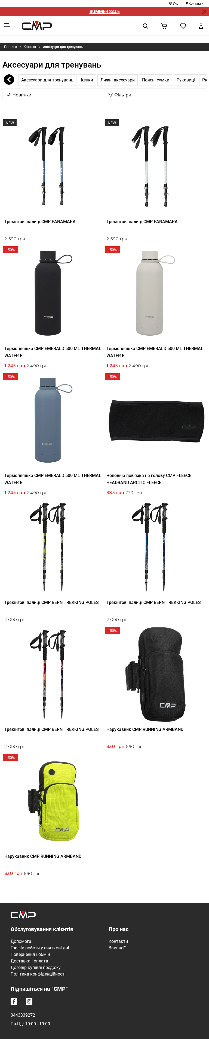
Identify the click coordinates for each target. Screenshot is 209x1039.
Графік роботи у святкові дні (40, 947)
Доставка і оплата (29, 961)
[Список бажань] (183, 25)
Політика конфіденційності (38, 974)
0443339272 (23, 1015)
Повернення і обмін (30, 954)
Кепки (87, 80)
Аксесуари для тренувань (63, 47)
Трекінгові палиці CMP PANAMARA (40, 221)
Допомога (21, 941)
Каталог (30, 47)
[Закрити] (204, 12)
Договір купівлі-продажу (36, 967)
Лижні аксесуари (117, 80)
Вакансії (117, 947)
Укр (175, 3)
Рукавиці (186, 80)
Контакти (196, 3)
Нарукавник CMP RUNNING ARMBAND (144, 729)
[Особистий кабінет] (201, 25)
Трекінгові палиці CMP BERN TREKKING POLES (51, 602)
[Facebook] (15, 1002)
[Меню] (7, 25)
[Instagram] (30, 1002)
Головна (10, 47)
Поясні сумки (155, 80)
